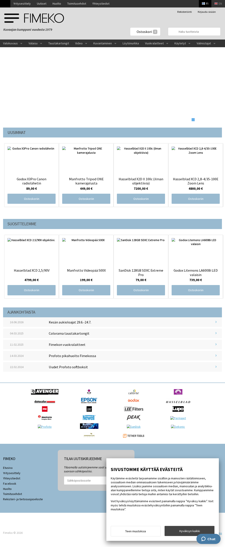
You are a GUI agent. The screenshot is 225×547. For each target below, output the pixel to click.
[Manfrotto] (45, 421)
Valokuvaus (10, 43)
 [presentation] (217, 161)
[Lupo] (179, 413)
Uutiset (41, 3)
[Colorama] (179, 396)
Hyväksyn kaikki (189, 531)
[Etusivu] (5, 3)
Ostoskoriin (31, 199)
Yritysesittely (22, 3)
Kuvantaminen (102, 43)
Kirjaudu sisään (207, 11)
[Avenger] (46, 396)
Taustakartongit (58, 43)
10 (211, 119)
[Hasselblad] (179, 404)
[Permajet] (179, 418)
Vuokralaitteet (154, 43)
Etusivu (8, 468)
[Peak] (135, 421)
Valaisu (33, 43)
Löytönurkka (131, 43)
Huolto (57, 3)
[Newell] (90, 421)
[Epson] (90, 404)
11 (216, 119)
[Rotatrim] (90, 430)
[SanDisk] (135, 427)
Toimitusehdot (76, 3)
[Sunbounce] (90, 439)
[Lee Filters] (134, 413)
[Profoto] (46, 427)
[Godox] (135, 404)
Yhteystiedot (100, 3)
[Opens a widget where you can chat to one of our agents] (208, 539)
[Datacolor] (45, 404)
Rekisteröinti (184, 11)
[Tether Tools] (134, 439)
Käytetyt (180, 43)
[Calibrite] (135, 396)
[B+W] (90, 396)
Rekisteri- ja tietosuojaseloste (23, 499)
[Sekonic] (179, 427)
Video (79, 43)
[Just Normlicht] (90, 413)
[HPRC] (46, 413)
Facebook (9, 484)
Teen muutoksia (135, 531)
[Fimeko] (34, 18)
